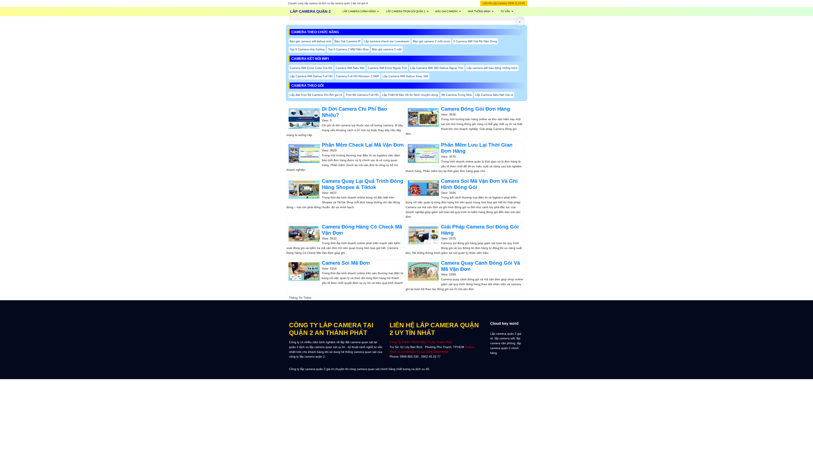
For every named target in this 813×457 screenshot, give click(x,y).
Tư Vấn (505, 11)
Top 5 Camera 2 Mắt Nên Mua (348, 49)
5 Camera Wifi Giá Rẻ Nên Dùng (475, 41)
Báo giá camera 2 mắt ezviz (431, 41)
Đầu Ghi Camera (447, 11)
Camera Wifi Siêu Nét (350, 68)
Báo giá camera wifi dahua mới (310, 41)
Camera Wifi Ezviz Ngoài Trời (387, 68)
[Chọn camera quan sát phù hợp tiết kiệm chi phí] (520, 22)
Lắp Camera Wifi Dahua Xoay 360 (405, 76)
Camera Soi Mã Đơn (346, 263)
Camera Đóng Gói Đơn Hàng (475, 109)
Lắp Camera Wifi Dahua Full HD (311, 76)
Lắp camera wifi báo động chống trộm (492, 68)
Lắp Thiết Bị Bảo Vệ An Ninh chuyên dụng (410, 94)
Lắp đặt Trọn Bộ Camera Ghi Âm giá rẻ (316, 94)
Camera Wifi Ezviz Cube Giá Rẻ (311, 68)
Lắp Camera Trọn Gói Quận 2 (405, 11)
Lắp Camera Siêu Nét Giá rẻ (494, 94)
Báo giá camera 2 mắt (387, 49)
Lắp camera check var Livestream (386, 41)
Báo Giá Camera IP (348, 41)
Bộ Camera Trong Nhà (456, 94)
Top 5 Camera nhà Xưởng (307, 49)
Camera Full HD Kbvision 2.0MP (357, 76)
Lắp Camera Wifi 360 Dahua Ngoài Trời (436, 68)
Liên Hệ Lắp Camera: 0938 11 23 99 (504, 3)
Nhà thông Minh (479, 11)
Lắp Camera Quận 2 (310, 11)
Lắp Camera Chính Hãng (359, 11)
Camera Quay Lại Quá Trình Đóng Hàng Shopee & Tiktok (362, 184)
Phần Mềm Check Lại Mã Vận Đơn (363, 145)
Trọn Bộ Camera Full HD (362, 94)
